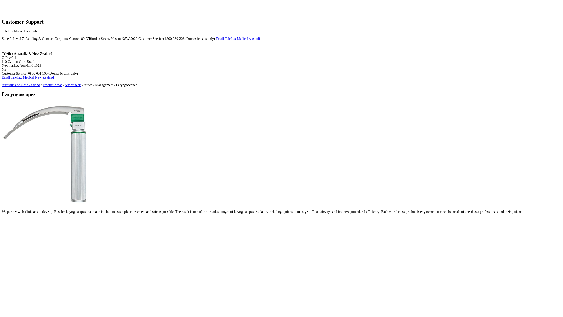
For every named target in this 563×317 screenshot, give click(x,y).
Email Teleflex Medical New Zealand (28, 77)
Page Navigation (13, 4)
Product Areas (52, 85)
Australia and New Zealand (21, 85)
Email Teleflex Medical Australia (238, 39)
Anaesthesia (73, 85)
